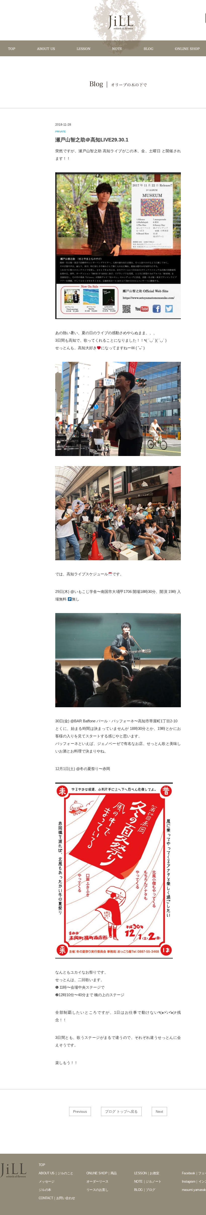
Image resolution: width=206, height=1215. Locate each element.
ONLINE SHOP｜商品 (101, 1173)
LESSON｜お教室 (146, 1173)
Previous (80, 1111)
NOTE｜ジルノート (148, 1181)
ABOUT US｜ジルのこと (56, 1173)
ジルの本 (45, 1189)
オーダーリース (97, 1181)
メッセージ (46, 1181)
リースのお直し (97, 1189)
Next (159, 1111)
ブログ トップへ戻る (121, 1111)
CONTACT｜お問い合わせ (57, 1198)
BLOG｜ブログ (144, 1189)
